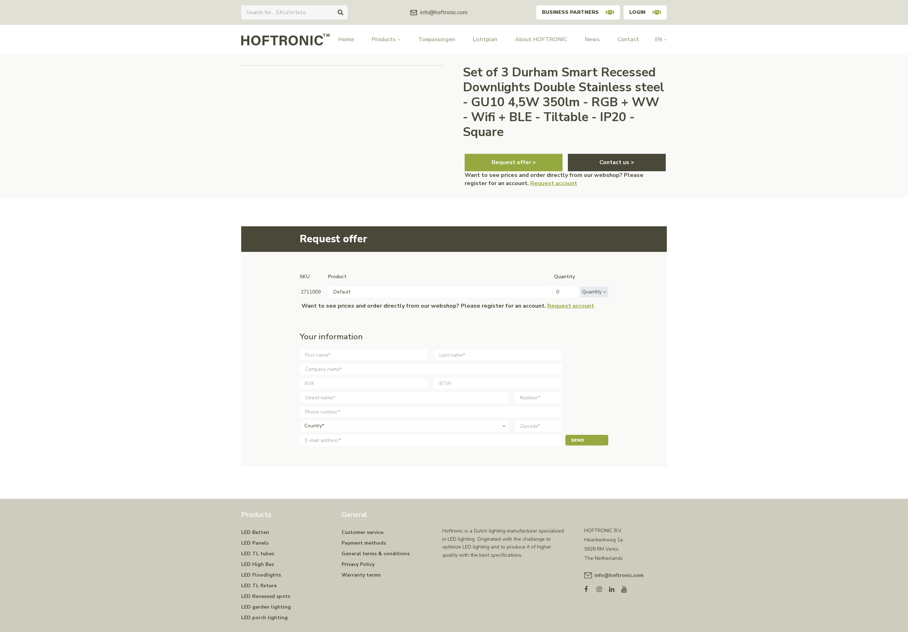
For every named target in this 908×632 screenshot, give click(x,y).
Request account (553, 183)
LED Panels (254, 543)
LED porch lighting (264, 617)
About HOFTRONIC (541, 39)
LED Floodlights (261, 575)
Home (346, 39)
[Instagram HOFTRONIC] (603, 588)
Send (577, 440)
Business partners (570, 12)
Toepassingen (436, 39)
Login (637, 12)
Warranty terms (361, 575)
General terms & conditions (376, 553)
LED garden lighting (266, 607)
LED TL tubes (257, 553)
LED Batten (255, 532)
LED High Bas (257, 564)
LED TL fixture (259, 585)
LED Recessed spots (265, 596)
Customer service (362, 532)
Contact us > (616, 162)
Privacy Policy (358, 564)
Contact (628, 39)
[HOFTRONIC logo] (285, 39)
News (592, 39)
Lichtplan (485, 39)
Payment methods (364, 543)
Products (384, 39)
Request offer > (514, 162)
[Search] (340, 12)
